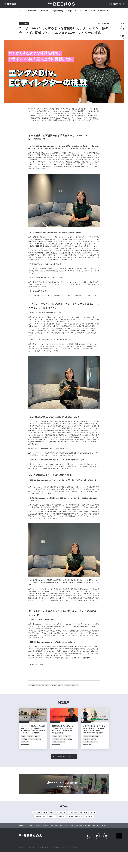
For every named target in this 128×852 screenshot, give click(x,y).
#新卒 (60, 736)
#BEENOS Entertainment (36, 685)
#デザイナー (73, 812)
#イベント (52, 816)
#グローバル (25, 742)
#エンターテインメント (71, 685)
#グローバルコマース (35, 739)
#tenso (24, 736)
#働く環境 (54, 685)
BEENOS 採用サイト (114, 4)
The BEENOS (62, 4)
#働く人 (60, 685)
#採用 (47, 685)
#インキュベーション (75, 816)
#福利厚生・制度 (40, 816)
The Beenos (31, 835)
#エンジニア (67, 736)
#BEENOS (36, 812)
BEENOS (10, 4)
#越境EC (24, 739)
